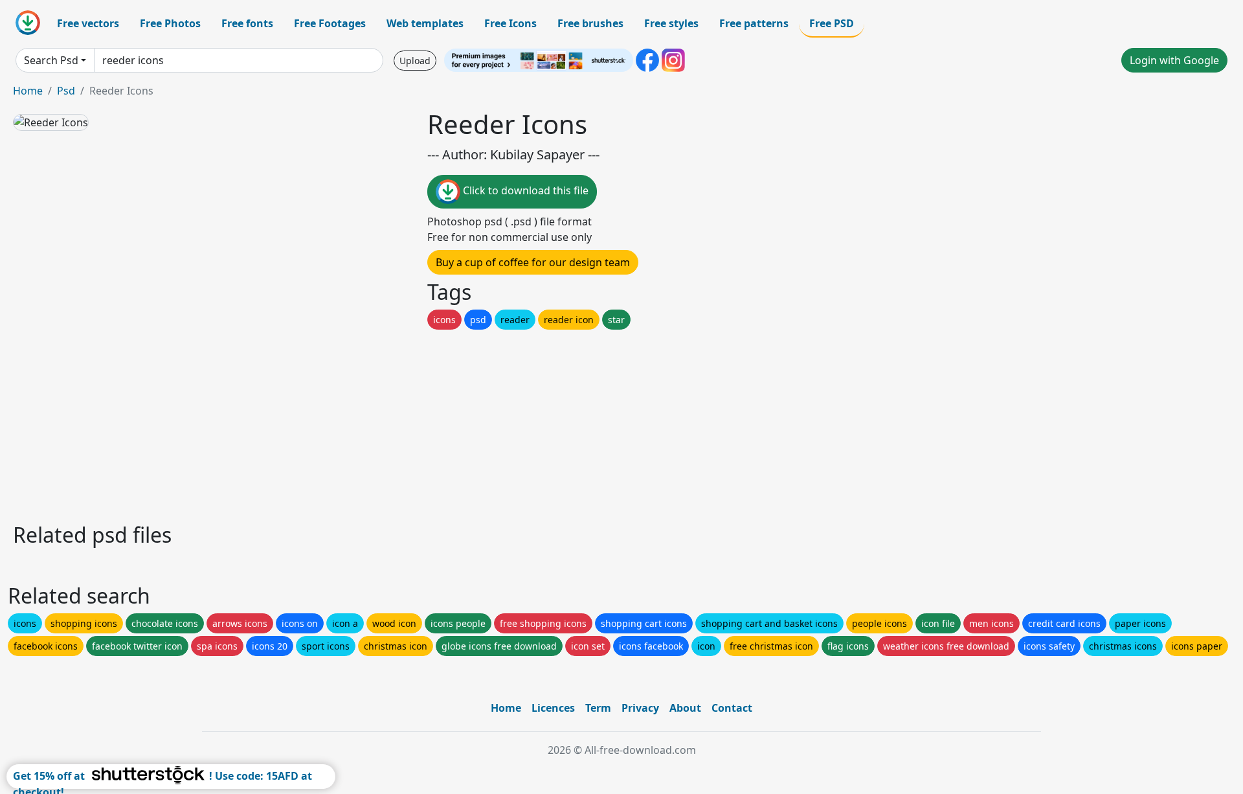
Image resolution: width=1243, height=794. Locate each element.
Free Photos (170, 23)
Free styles (671, 23)
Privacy (640, 708)
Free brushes (590, 23)
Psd (66, 91)
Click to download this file (524, 190)
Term (598, 708)
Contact (731, 708)
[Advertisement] (400, 423)
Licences (553, 708)
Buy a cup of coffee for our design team (533, 262)
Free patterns (754, 23)
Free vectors (88, 23)
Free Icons (510, 23)
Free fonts (247, 23)
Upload (415, 60)
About (685, 708)
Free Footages (330, 23)
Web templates (425, 23)
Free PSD (831, 23)
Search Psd (51, 60)
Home (28, 91)
